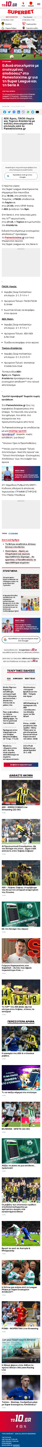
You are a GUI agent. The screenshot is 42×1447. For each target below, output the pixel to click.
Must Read (30, 678)
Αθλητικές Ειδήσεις (30, 658)
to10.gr (5, 106)
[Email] (37, 112)
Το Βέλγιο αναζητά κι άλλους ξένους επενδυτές (20, 545)
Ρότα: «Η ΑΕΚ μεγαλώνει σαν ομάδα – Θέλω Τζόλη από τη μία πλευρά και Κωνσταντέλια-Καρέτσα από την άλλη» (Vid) (30, 731)
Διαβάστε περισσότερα (21, 765)
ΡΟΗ (9, 678)
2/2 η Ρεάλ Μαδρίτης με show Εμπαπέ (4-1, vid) (29, 749)
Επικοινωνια (7, 1443)
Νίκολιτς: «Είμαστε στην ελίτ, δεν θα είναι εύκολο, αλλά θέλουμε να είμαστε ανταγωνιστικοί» (11, 752)
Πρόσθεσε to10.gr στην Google (22, 176)
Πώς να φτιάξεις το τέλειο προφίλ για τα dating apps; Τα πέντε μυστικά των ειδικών (11, 717)
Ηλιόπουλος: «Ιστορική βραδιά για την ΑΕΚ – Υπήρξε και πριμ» (30, 691)
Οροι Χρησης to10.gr (10, 1441)
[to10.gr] (9, 4)
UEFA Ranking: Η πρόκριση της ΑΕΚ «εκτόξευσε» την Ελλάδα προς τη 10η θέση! (30, 710)
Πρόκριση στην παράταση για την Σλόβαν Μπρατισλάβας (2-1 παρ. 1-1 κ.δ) (10, 734)
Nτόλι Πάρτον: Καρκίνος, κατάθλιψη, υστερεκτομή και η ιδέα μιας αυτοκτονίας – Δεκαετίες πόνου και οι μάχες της (10, 696)
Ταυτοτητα (6, 1437)
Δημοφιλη (18, 678)
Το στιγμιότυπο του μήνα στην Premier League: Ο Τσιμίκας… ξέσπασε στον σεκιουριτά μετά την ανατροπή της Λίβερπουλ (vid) (18, 96)
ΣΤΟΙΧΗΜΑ (13, 533)
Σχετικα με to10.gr (9, 1439)
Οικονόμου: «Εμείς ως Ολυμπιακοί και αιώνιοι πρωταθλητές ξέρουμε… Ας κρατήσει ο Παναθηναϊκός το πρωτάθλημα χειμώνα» (20, 557)
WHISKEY (16, 1445)
